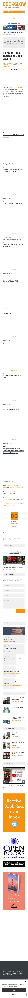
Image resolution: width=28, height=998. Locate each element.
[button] (25, 981)
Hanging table (7, 313)
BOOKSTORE (11, 971)
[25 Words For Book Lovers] (14, 631)
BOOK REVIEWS (7, 973)
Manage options (14, 994)
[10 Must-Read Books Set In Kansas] (6, 736)
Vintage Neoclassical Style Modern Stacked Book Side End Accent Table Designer (13, 451)
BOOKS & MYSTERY (15, 789)
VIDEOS (20, 789)
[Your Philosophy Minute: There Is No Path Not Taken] (14, 775)
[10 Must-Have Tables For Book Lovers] (14, 76)
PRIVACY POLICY (7, 974)
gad (7, 538)
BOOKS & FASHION (14, 685)
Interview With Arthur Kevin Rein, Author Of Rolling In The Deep (18, 744)
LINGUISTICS (7, 641)
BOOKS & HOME (9, 63)
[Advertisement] (14, 935)
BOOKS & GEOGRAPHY (16, 737)
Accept (14, 990)
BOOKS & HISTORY (7, 789)
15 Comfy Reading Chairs (16, 487)
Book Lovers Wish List (17, 87)
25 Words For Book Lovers (10, 639)
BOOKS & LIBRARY (14, 662)
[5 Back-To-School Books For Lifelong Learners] (14, 26)
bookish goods (15, 491)
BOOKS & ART (7, 662)
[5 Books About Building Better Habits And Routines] (6, 710)
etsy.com (14, 194)
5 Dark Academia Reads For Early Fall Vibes (13, 567)
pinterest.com (14, 129)
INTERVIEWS (14, 747)
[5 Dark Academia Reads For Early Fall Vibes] (14, 557)
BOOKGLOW (14, 4)
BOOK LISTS (5, 34)
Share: (5, 533)
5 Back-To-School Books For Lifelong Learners (13, 32)
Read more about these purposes (10, 986)
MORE (20, 973)
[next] (23, 28)
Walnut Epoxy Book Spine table (13, 203)
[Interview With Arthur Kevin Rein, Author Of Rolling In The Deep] (6, 745)
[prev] (4, 28)
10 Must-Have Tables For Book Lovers (12, 55)
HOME (4, 971)
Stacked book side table (11, 409)
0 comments (7, 66)
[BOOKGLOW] (14, 516)
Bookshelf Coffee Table (10, 281)
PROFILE (14, 526)
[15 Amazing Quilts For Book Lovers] (6, 755)
